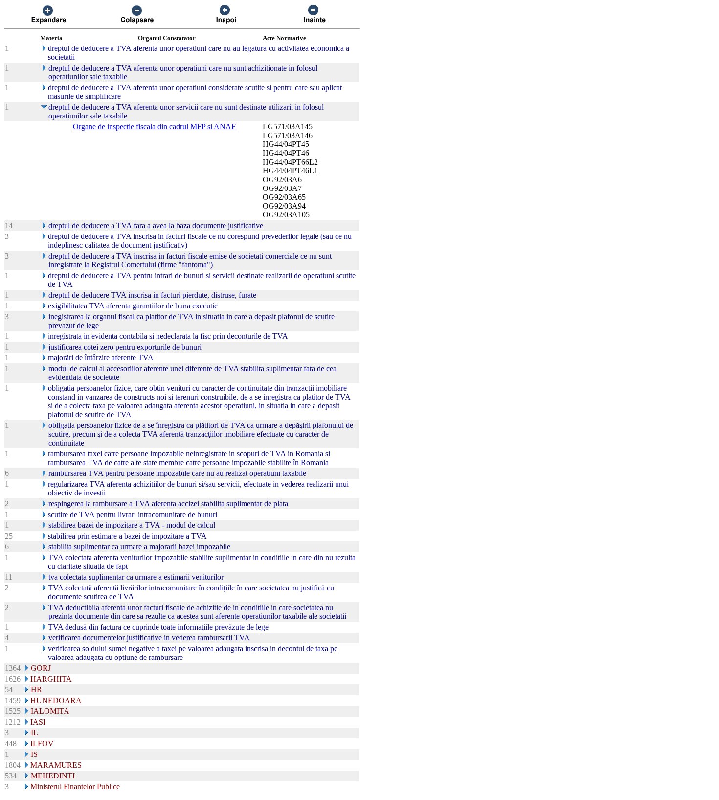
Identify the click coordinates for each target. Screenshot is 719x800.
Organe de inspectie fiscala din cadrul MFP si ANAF (154, 126)
